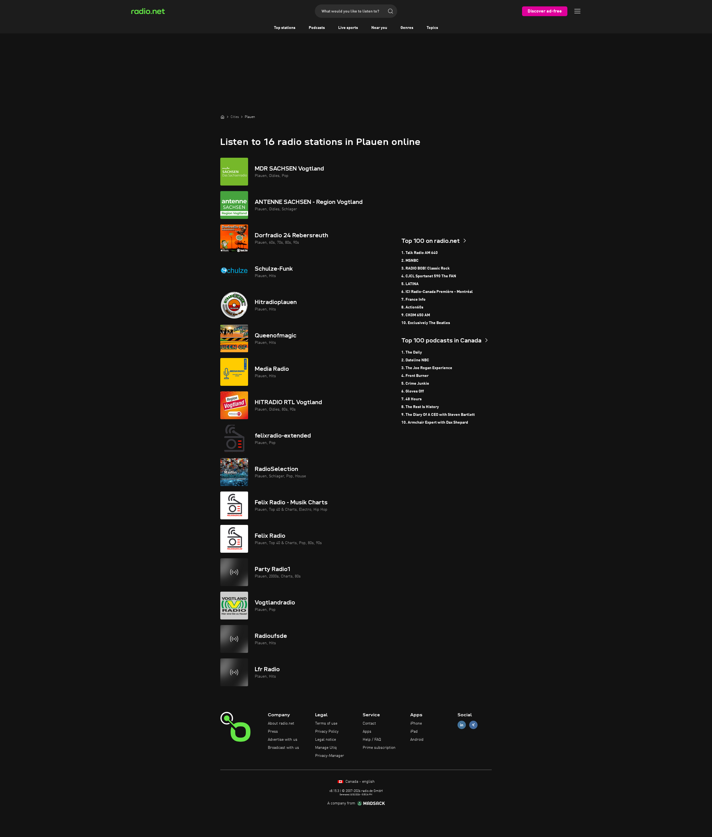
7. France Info (413, 300)
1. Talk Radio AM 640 (419, 253)
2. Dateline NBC (415, 360)
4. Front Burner (415, 376)
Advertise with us (282, 740)
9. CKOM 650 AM (415, 315)
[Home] (222, 117)
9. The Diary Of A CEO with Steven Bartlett (438, 415)
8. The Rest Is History (420, 407)
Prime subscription (379, 748)
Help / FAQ (372, 740)
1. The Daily (411, 352)
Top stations (284, 28)
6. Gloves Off (412, 391)
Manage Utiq (326, 748)
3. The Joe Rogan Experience (426, 368)
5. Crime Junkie (415, 384)
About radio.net (281, 723)
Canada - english (359, 782)
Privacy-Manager (329, 756)
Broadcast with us (283, 748)
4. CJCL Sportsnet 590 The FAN (428, 276)
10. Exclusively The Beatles (425, 323)
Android (417, 740)
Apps (367, 732)
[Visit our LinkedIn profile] (461, 725)
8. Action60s (412, 307)
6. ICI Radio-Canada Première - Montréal (437, 292)
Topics (432, 28)
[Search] (390, 11)
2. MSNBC (410, 261)
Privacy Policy (326, 732)
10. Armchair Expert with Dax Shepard (434, 422)
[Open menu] (577, 11)
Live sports (348, 28)
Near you (379, 28)
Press (273, 732)
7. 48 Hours (411, 399)
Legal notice (325, 740)
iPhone (416, 723)
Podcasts (317, 28)
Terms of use (326, 723)
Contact (369, 723)
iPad (414, 732)
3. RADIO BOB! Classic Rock (425, 268)
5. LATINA (410, 284)
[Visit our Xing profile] (473, 725)
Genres (406, 28)
